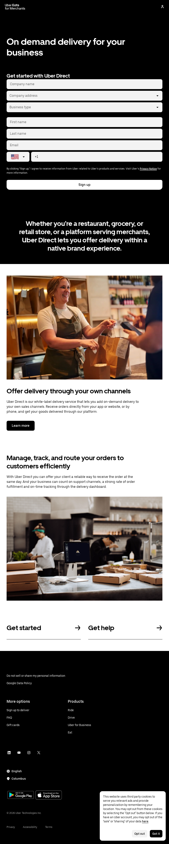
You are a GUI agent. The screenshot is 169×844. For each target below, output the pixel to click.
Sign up (84, 185)
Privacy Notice (148, 168)
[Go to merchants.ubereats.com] (15, 6)
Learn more (20, 426)
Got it (156, 833)
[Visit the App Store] (48, 795)
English (17, 771)
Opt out (139, 833)
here (145, 821)
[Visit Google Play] (20, 795)
